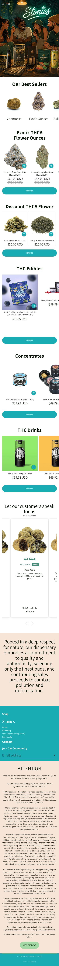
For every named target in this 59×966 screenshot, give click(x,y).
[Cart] (56, 4)
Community (7, 737)
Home (4, 727)
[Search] (9, 4)
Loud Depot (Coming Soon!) (13, 733)
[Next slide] (54, 105)
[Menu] (3, 4)
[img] (29, 559)
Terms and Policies (29, 962)
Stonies (24, 956)
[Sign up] (54, 755)
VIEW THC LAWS (29, 945)
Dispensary (6, 730)
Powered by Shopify (35, 956)
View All (29, 191)
